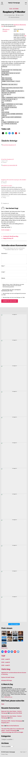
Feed (2, 704)
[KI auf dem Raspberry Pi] (14, 151)
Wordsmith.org (8, 697)
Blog (11, 8)
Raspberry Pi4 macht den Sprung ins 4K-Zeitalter (13, 180)
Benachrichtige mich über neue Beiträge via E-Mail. (14, 297)
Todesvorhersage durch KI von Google (12, 732)
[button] (14, 327)
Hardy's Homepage (14, 2)
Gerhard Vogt (11, 15)
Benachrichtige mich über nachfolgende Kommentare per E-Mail (11, 290)
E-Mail (3, 272)
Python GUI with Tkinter (8, 677)
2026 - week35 (5, 659)
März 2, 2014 (21, 15)
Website (3, 278)
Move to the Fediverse (12, 725)
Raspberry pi (6, 203)
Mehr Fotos (4, 648)
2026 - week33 (5, 665)
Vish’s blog (5, 669)
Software (15, 8)
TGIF (3, 656)
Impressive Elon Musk (16, 713)
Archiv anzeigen (6, 230)
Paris (11, 718)
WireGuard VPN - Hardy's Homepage (11, 721)
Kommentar (4, 253)
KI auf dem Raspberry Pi (7, 159)
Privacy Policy (4, 754)
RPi (25, 35)
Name (3, 266)
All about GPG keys (6, 680)
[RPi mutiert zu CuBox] (14, 191)
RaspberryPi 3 (5, 722)
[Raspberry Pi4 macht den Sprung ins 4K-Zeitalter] (14, 171)
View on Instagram (15, 624)
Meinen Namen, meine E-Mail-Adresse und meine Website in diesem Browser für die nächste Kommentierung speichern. (13, 285)
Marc (2, 725)
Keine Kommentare (15, 17)
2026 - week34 (5, 662)
